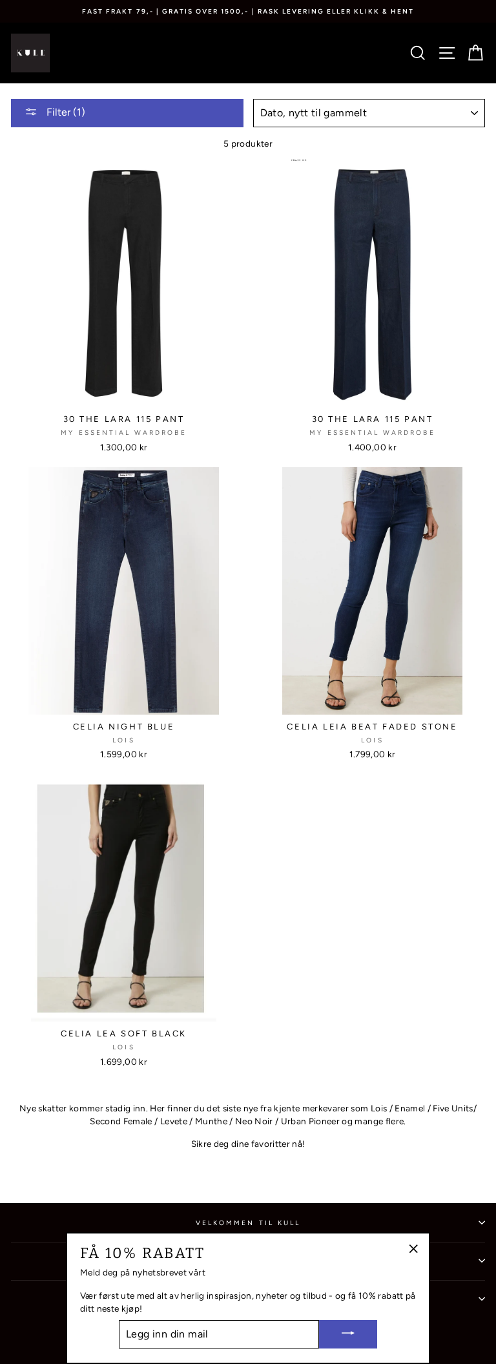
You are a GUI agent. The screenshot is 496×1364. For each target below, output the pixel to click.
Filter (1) (64, 112)
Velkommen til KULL (248, 1223)
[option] (248, 11)
